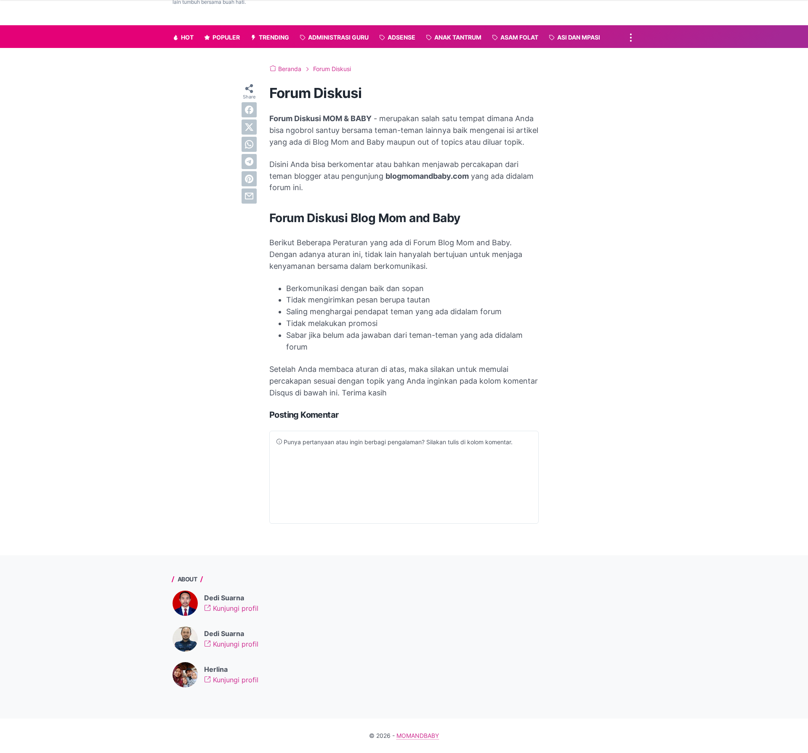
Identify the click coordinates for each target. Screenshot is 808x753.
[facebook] (249, 109)
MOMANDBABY (417, 735)
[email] (249, 196)
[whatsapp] (249, 144)
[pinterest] (249, 178)
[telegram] (249, 161)
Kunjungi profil (234, 608)
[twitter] (249, 127)
